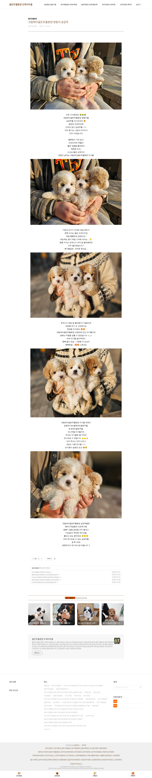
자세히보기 (47, 729)
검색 (140, 687)
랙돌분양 (56, 752)
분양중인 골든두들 (50, 4)
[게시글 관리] (41, 558)
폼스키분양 (34, 760)
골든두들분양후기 (62, 689)
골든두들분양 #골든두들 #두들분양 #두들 (58, 722)
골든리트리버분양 (74, 760)
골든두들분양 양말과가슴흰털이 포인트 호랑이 (45, 579)
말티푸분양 (85, 748)
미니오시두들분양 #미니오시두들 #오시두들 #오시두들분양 (84, 685)
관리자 (84, 745)
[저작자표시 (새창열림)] (55, 559)
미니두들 (87, 695)
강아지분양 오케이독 (108, 4)
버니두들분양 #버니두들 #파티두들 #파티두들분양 (61, 712)
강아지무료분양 (96, 752)
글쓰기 (138, 4)
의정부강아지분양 (38, 755)
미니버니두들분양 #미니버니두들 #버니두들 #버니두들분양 (64, 699)
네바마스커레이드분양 (45, 752)
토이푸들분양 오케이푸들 (69, 4)
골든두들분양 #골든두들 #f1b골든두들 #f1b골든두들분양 (63, 719)
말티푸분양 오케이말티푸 (89, 4)
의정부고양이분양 (108, 752)
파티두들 (97, 692)
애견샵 (47, 685)
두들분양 (48, 695)
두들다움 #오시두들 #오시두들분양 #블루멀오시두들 (72, 705)
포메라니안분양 (52, 760)
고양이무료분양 (60, 755)
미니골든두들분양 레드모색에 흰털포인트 (44, 582)
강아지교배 (42, 760)
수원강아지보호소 (75, 764)
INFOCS (76, 745)
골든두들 (48, 702)
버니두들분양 (57, 685)
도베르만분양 (96, 760)
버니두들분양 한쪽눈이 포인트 (41, 572)
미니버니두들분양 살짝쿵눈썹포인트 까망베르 (45, 577)
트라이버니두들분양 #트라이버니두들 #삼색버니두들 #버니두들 (65, 726)
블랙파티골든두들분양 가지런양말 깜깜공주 (45, 574)
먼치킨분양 (78, 752)
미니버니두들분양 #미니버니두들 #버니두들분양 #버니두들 (64, 715)
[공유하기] (38, 558)
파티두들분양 (49, 689)
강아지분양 (48, 705)
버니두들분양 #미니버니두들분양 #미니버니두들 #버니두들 (64, 709)
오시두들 (69, 695)
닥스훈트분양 (94, 748)
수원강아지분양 (86, 760)
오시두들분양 (103, 699)
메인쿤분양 (103, 748)
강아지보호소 (49, 755)
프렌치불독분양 (81, 755)
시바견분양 (116, 755)
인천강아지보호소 (107, 760)
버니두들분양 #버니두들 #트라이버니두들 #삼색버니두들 (63, 692)
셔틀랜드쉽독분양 (105, 755)
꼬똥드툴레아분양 (93, 755)
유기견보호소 (70, 755)
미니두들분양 (102, 702)
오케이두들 (90, 715)
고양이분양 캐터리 (126, 4)
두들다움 (88, 692)
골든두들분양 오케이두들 (20, 4)
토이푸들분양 (76, 748)
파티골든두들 (91, 699)
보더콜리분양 (62, 760)
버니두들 (78, 695)
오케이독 (57, 702)
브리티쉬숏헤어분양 (66, 752)
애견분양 (96, 705)
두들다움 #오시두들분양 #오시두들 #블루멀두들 (78, 702)
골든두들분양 (35, 568)
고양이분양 (57, 748)
